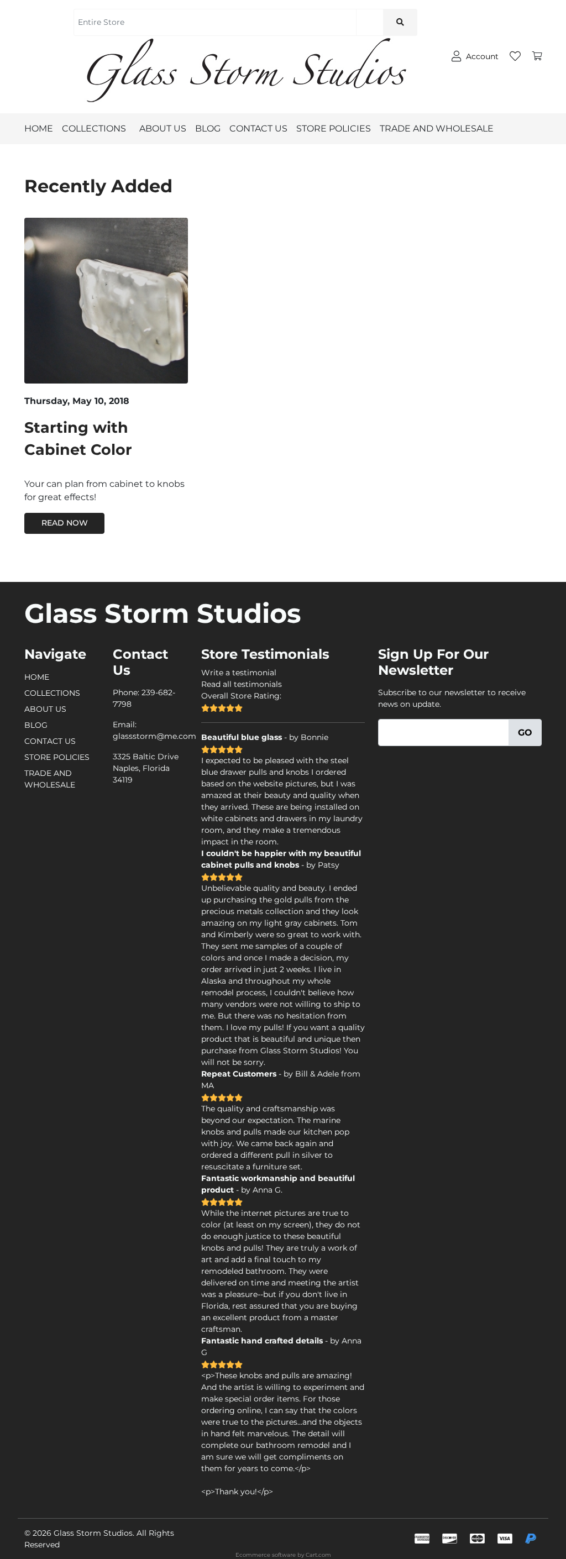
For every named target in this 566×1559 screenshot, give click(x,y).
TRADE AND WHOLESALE (437, 128)
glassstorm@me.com (154, 736)
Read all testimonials (241, 684)
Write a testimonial (238, 673)
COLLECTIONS (94, 128)
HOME (38, 128)
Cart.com (318, 1554)
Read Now (64, 523)
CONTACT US (258, 128)
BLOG (208, 128)
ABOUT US (162, 128)
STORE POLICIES (333, 128)
